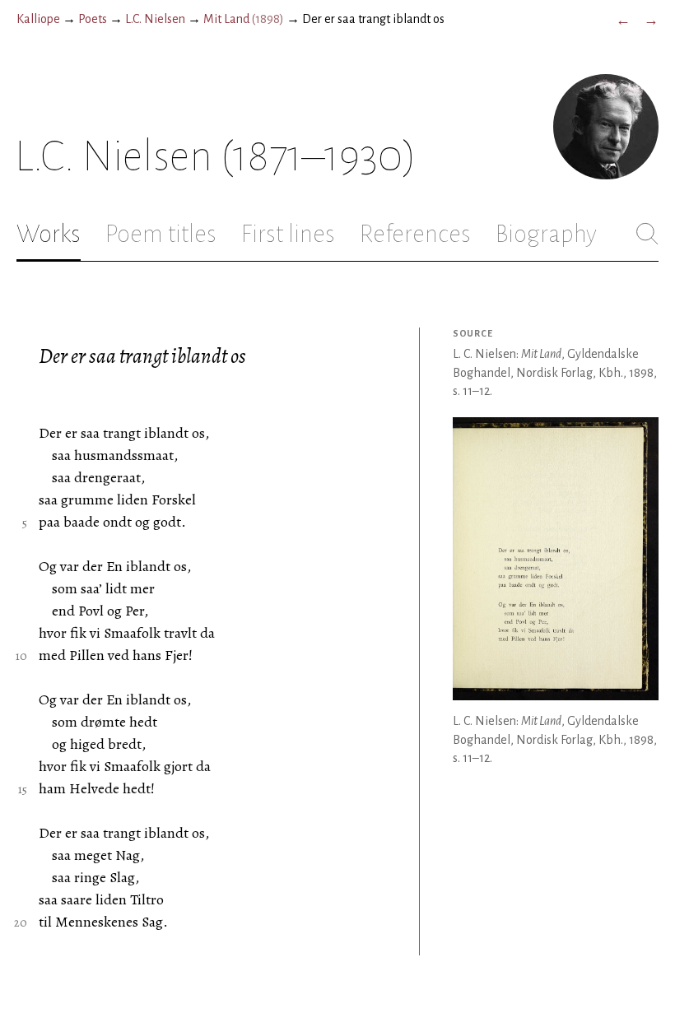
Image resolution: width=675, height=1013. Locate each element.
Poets (92, 19)
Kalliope (38, 19)
